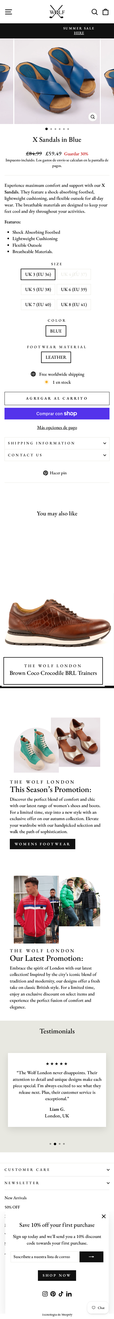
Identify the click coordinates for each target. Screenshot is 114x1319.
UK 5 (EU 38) (38, 289)
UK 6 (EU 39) (74, 289)
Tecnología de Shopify (57, 1314)
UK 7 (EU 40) (38, 304)
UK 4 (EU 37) (74, 274)
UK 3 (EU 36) (38, 274)
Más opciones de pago (57, 427)
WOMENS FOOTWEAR (43, 844)
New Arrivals (16, 1198)
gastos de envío (53, 159)
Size (57, 264)
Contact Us (25, 455)
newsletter (22, 1182)
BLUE (56, 331)
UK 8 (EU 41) (74, 304)
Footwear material (57, 346)
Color (57, 320)
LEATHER (56, 357)
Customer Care (28, 1169)
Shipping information (41, 443)
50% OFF (12, 1207)
